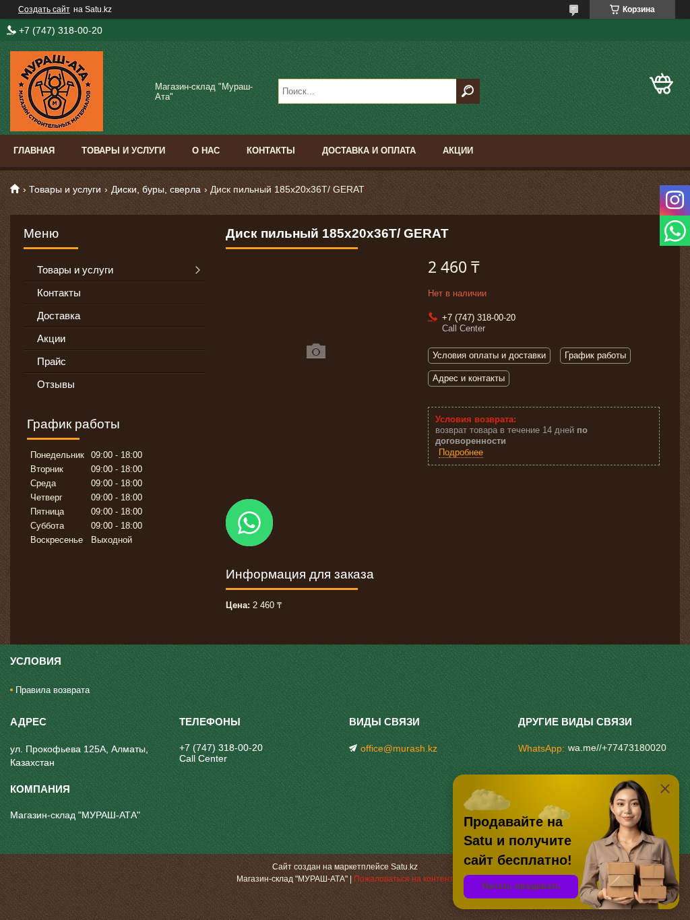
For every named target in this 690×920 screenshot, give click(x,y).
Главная (34, 150)
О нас (206, 150)
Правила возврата (52, 690)
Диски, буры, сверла (156, 189)
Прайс (51, 361)
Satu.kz (404, 867)
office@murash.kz (398, 748)
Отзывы (56, 384)
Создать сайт (44, 9)
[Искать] (468, 91)
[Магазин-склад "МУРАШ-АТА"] (77, 91)
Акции (458, 150)
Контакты (271, 150)
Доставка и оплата (369, 150)
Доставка (58, 315)
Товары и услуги (123, 150)
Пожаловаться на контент (403, 879)
